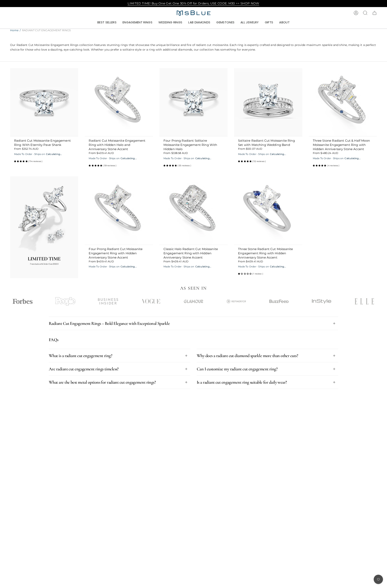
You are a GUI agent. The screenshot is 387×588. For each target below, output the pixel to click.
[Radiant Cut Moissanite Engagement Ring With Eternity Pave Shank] (44, 102)
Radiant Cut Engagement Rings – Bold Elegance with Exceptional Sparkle (109, 323)
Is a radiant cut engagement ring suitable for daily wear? (242, 382)
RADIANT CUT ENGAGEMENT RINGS (46, 30)
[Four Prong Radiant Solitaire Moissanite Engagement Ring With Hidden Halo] (193, 102)
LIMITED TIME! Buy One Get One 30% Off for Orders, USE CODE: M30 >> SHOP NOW (193, 3)
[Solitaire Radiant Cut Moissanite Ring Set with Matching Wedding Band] (268, 102)
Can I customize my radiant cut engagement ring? (237, 369)
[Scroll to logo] (22, 301)
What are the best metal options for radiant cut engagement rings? (102, 382)
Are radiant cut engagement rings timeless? (84, 369)
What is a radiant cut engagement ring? (80, 355)
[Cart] (374, 12)
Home (14, 30)
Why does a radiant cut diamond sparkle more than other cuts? (247, 355)
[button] (137, 23)
